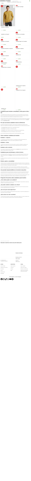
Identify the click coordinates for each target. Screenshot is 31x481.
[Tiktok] (6, 279)
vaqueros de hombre (4, 140)
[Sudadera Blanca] (8, 61)
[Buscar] (3, 1)
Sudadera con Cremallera (20, 34)
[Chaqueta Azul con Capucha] (22, 75)
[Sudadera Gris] (8, 98)
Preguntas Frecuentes (4, 267)
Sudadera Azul (18, 54)
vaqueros (27, 119)
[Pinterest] (13, 279)
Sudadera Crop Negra (19, 6)
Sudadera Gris (3, 108)
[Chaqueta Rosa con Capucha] (8, 65)
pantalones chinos (6, 120)
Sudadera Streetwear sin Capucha (7, 48)
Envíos (2, 270)
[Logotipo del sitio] (15, 1)
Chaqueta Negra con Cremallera (21, 41)
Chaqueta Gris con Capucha (20, 90)
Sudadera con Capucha (5, 34)
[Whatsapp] (8, 279)
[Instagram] (4, 279)
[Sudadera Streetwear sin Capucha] (8, 47)
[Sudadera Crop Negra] (22, 5)
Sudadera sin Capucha (20, 48)
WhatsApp (2, 273)
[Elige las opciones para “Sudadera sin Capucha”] (14, 6)
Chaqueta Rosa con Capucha (6, 67)
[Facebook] (2, 279)
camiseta (17, 149)
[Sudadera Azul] (22, 53)
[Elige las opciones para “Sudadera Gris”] (14, 89)
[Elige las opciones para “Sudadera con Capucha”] (14, 32)
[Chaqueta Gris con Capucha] (22, 88)
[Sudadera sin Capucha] (8, 15)
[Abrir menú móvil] (1, 1)
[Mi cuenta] (27, 1)
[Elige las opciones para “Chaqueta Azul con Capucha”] (28, 66)
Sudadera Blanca (4, 62)
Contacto (12, 267)
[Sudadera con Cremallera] (22, 32)
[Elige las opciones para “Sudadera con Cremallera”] (28, 32)
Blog (11, 270)
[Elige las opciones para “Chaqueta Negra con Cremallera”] (28, 40)
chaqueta (10, 155)
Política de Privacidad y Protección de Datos (24, 271)
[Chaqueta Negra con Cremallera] (22, 40)
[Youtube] (10, 279)
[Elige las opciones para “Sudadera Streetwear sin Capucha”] (14, 47)
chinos (2, 145)
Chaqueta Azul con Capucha (20, 85)
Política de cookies (23, 267)
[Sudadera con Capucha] (8, 32)
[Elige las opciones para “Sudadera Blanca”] (14, 61)
